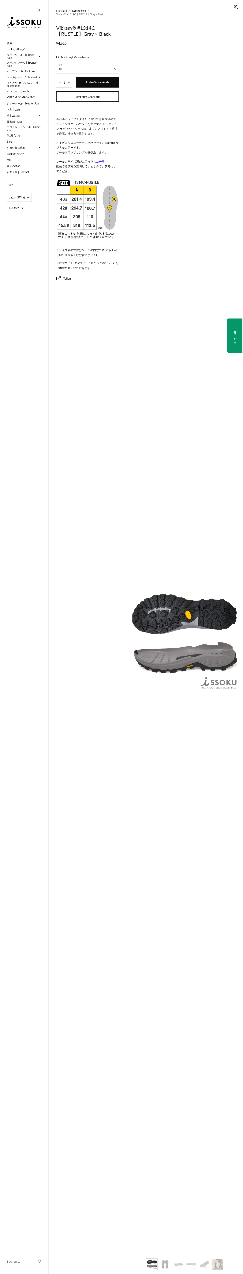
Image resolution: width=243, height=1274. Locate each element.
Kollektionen (79, 10)
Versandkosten (82, 57)
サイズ (61, 64)
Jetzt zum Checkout (87, 96)
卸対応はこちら (235, 336)
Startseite (61, 10)
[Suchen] (40, 1261)
